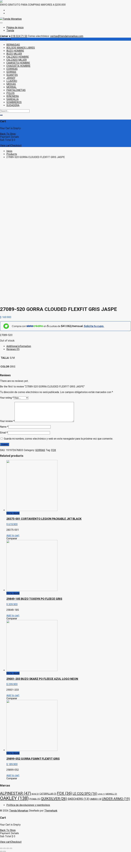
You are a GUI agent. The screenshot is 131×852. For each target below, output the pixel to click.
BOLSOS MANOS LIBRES (20, 47)
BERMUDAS (13, 44)
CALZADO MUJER (16, 59)
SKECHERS (78, 799)
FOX (53, 450)
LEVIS (101, 794)
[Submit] (1, 115)
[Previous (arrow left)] (1, 851)
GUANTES (12, 75)
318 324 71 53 (19, 36)
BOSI (35, 794)
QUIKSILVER (54, 799)
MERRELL (111, 794)
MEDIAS (11, 84)
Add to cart (12, 535)
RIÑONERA (12, 96)
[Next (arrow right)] (4, 851)
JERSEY (10, 78)
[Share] (4, 848)
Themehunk (50, 810)
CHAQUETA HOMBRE (18, 65)
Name (4, 426)
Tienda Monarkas (18, 810)
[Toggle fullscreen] (7, 848)
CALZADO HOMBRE (17, 56)
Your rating (7, 397)
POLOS (10, 93)
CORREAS (12, 68)
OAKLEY (14, 798)
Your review (7, 421)
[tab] (68, 346)
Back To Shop (8, 133)
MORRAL (11, 87)
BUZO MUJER (14, 53)
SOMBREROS (14, 102)
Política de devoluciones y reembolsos (28, 805)
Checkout (16, 145)
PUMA (34, 799)
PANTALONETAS (16, 90)
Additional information (18, 346)
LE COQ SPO (85, 793)
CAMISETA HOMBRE (18, 62)
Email (4, 432)
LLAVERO (11, 81)
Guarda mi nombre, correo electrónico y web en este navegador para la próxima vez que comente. (58, 438)
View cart (5, 145)
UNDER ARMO (116, 799)
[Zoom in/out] (11, 848)
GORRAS (11, 71)
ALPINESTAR (15, 793)
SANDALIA (12, 99)
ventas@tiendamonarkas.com (66, 36)
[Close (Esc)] (1, 848)
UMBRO (95, 799)
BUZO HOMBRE (15, 50)
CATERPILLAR (47, 794)
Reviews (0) (12, 349)
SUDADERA (12, 105)
